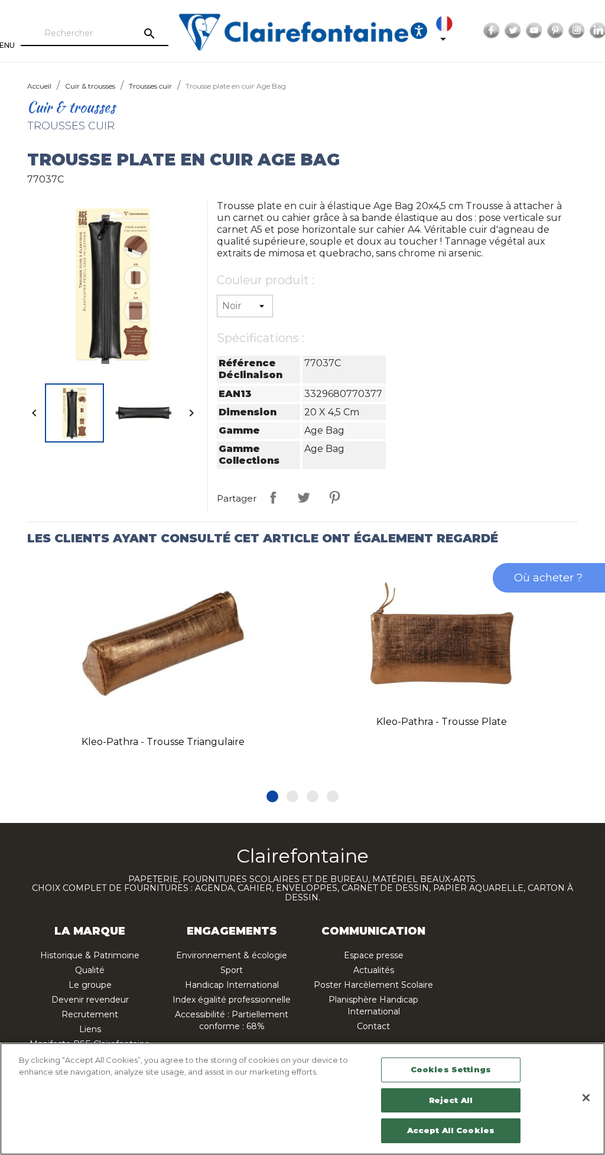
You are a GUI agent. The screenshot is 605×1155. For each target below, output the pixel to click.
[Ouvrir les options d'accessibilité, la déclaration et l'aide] (419, 30)
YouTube (534, 30)
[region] (302, 1099)
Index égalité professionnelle (232, 999)
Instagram (576, 30)
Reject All (451, 1100)
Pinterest (555, 30)
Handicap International (232, 985)
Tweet (303, 497)
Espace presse (374, 955)
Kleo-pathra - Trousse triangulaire (163, 741)
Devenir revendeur (90, 999)
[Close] (586, 1098)
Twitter (512, 30)
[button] (272, 796)
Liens (90, 1029)
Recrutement (89, 1014)
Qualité (90, 970)
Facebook (491, 30)
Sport (231, 970)
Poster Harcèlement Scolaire (373, 985)
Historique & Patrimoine (89, 955)
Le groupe (90, 985)
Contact (373, 1026)
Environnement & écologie (231, 955)
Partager (273, 497)
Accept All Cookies (451, 1130)
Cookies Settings (451, 1069)
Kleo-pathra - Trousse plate (441, 721)
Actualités (373, 970)
